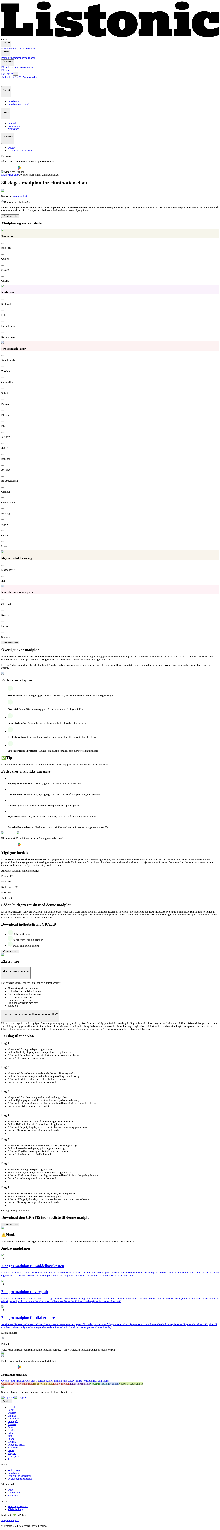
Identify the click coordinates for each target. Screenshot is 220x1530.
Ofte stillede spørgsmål (19, 1475)
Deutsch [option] (12, 1412)
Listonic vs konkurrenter (20, 67)
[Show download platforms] (15, 74)
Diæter (4, 67)
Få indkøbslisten (10, 216)
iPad (16, 77)
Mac (35, 77)
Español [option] (12, 1415)
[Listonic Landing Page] (110, 36)
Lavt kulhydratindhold (21, 1383)
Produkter (6, 57)
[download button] (9, 169)
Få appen (6, 70)
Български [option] (13, 1456)
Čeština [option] (11, 1430)
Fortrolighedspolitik (18, 1506)
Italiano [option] (11, 1433)
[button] (5, 82)
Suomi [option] (11, 1438)
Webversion (14, 1470)
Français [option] (12, 1427)
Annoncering (14, 1492)
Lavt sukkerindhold (80, 1383)
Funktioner (6, 48)
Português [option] (13, 1421)
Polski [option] (11, 1409)
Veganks (104, 1383)
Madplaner (29, 57)
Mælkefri (114, 1383)
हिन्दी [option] (10, 1436)
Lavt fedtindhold (61, 1383)
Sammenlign (17, 57)
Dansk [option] (11, 1450)
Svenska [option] (12, 1424)
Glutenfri (5, 1383)
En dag (139, 1383)
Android (5, 77)
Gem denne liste (10, 643)
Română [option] (12, 1441)
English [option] (11, 1407)
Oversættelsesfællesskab (20, 1478)
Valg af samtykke (10, 1520)
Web (20, 77)
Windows (28, 77)
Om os (11, 1489)
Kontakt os (13, 1495)
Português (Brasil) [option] (17, 1444)
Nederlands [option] (13, 1418)
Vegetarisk (95, 1383)
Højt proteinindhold (43, 1383)
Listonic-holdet (19, 196)
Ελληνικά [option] (13, 1447)
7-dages (122, 1383)
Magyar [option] (12, 1453)
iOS (12, 77)
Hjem (4, 174)
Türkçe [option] (11, 1459)
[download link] (7, 1397)
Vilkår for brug (15, 1509)
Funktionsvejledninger (23, 48)
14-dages (131, 1383)
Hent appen (7, 73)
